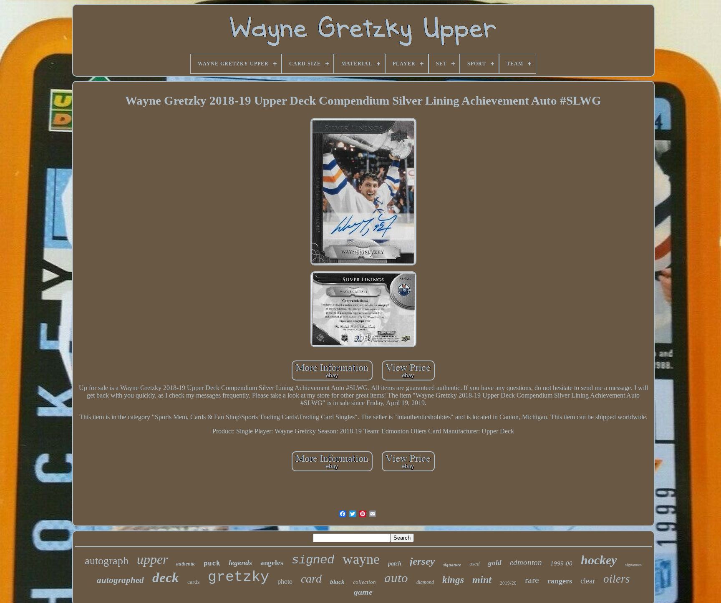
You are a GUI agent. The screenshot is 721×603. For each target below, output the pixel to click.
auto (396, 577)
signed (313, 560)
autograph (107, 561)
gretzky (238, 577)
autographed (120, 580)
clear (587, 580)
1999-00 (561, 563)
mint (482, 579)
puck (212, 563)
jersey (422, 561)
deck (165, 577)
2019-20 (508, 582)
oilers (616, 579)
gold (495, 563)
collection (364, 582)
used (474, 563)
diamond (425, 582)
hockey (599, 560)
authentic (185, 564)
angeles (271, 563)
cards (193, 582)
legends (240, 562)
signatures (633, 565)
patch (394, 563)
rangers (559, 581)
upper (152, 559)
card (311, 578)
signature (452, 564)
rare (532, 580)
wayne (361, 559)
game (363, 591)
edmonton (526, 562)
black (337, 581)
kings (453, 580)
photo (284, 581)
